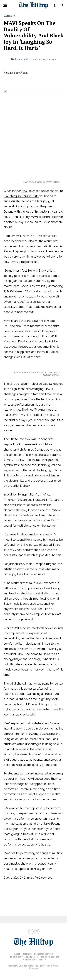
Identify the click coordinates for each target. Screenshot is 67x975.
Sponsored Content (43, 953)
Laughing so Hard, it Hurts (21, 196)
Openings (27, 953)
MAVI (24, 191)
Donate (42, 959)
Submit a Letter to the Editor (24, 956)
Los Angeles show (16, 863)
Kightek (25, 485)
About (17, 953)
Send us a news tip (50, 956)
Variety (10, 15)
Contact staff (29, 959)
